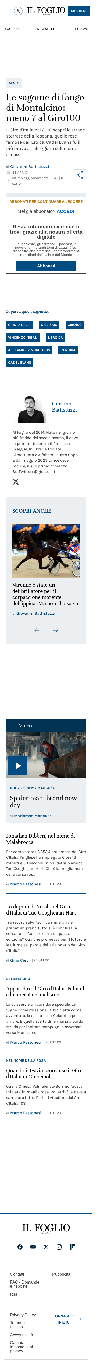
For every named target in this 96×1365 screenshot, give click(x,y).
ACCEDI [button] (65, 211)
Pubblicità (61, 1277)
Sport (14, 83)
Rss (13, 1297)
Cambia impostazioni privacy (21, 1350)
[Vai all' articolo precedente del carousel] (37, 633)
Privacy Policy (23, 1318)
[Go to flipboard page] (72, 1250)
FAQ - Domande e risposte (24, 1287)
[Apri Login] (18, 11)
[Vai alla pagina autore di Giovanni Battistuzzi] (29, 406)
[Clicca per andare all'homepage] (46, 1232)
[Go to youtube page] (33, 1250)
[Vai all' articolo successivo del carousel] (55, 633)
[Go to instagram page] (59, 1250)
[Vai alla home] (46, 11)
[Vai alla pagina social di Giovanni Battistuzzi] (16, 481)
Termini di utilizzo (19, 1328)
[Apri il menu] (6, 11)
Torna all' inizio (63, 1322)
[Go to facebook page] (20, 1250)
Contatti (17, 1277)
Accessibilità (21, 1338)
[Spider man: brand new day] (46, 758)
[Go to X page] (46, 1250)
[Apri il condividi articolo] (80, 175)
